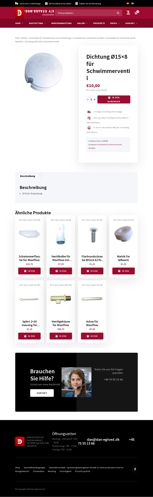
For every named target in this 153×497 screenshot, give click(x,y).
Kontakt (130, 23)
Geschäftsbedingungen (34, 467)
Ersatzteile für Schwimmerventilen (88, 38)
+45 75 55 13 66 (113, 379)
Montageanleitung (61, 23)
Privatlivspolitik (82, 471)
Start (17, 38)
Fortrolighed (65, 471)
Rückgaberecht (22, 471)
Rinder (24, 38)
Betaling (52, 471)
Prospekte (99, 23)
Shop (18, 23)
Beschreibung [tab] (27, 176)
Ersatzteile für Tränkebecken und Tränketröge (50, 38)
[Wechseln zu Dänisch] (128, 3)
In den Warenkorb (113, 99)
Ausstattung (36, 23)
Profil (113, 23)
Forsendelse (38, 471)
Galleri (81, 23)
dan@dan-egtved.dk (103, 439)
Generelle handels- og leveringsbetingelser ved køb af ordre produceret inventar (86, 467)
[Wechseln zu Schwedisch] (132, 3)
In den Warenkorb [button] (29, 272)
